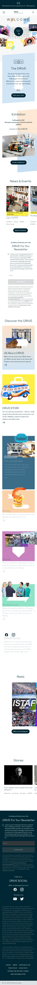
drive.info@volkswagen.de (14, 299)
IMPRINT (27, 300)
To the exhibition (18, 162)
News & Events (20, 230)
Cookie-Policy (23, 968)
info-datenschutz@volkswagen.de (15, 297)
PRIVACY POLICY (12, 968)
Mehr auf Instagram (20, 731)
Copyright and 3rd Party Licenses (18, 971)
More (18, 90)
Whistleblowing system (18, 974)
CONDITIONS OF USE (24, 965)
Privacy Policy (23, 305)
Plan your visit (18, 95)
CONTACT (8, 965)
